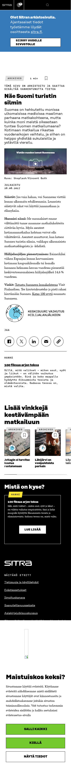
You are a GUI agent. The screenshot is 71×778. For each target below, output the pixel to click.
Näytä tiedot (35, 756)
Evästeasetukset (15, 590)
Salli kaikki (35, 729)
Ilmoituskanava (14, 597)
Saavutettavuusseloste (19, 605)
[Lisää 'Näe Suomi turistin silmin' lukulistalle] (46, 78)
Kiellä (35, 743)
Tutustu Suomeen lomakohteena (36, 284)
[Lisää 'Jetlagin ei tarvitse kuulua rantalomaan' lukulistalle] (24, 435)
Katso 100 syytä (42, 293)
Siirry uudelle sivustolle (29, 42)
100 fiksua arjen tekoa (21, 365)
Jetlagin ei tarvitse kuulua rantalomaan (17, 463)
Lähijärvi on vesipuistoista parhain (44, 463)
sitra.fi (36, 32)
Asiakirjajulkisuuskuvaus (21, 613)
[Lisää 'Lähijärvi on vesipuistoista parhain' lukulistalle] (55, 435)
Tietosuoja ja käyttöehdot (21, 582)
